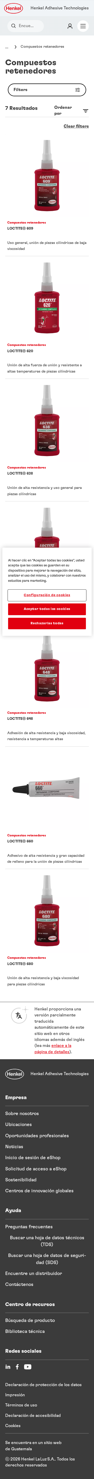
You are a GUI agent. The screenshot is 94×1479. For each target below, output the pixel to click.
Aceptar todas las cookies (47, 609)
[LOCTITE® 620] (47, 317)
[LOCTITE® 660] (47, 808)
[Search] (15, 26)
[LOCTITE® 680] (47, 930)
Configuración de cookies (47, 595)
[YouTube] (27, 1366)
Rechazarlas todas (47, 623)
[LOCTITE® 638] (47, 440)
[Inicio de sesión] (70, 26)
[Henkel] (14, 1074)
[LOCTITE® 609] (47, 195)
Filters (20, 90)
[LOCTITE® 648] (47, 685)
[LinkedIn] (7, 1366)
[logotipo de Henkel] (14, 8)
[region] (47, 591)
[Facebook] (17, 1366)
